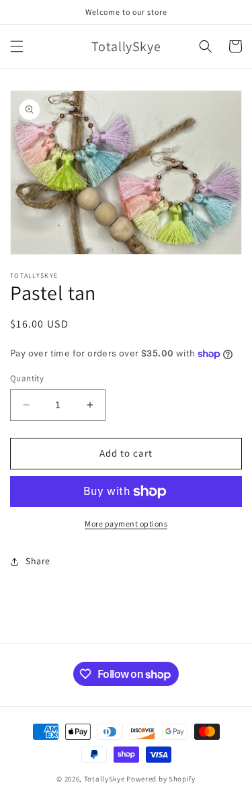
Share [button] (38, 561)
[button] (17, 46)
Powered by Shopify (161, 778)
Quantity (27, 378)
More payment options (126, 524)
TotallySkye (104, 778)
